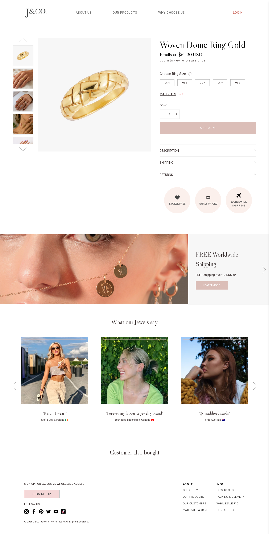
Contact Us (224, 510)
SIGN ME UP (42, 494)
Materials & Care (195, 510)
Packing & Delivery (230, 496)
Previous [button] (14, 386)
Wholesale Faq (227, 503)
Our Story (190, 490)
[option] (94, 94)
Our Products (125, 12)
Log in (164, 60)
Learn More (211, 285)
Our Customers (194, 503)
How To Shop (225, 490)
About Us (84, 12)
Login (238, 12)
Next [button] (264, 269)
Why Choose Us (171, 12)
